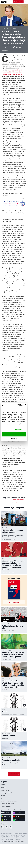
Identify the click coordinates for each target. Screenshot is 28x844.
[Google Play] (6, 816)
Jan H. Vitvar (5, 572)
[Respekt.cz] (4, 2)
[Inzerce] (14, 203)
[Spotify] (19, 819)
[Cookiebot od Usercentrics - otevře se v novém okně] (16, 405)
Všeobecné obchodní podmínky (9, 801)
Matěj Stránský (5, 539)
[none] (25, 22)
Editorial (6, 757)
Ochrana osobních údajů (7, 804)
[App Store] (6, 812)
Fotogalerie (4, 527)
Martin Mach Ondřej (13, 714)
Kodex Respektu (5, 790)
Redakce (3, 784)
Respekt (4, 738)
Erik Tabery (4, 767)
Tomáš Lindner (5, 50)
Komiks (3, 709)
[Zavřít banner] (25, 404)
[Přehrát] (21, 554)
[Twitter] (6, 828)
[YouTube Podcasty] (19, 816)
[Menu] (26, 2)
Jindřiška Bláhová (6, 690)
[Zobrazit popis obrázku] (21, 22)
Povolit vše (14, 433)
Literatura (4, 623)
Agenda (3, 28)
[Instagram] (11, 828)
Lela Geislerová (5, 714)
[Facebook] (2, 828)
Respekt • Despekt (6, 733)
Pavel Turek (4, 659)
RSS (2, 798)
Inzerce (3, 795)
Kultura (3, 558)
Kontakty (3, 787)
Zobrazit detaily (19, 429)
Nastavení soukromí (6, 806)
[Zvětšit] (14, 15)
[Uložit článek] (17, 22)
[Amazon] (6, 819)
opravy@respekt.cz (18, 499)
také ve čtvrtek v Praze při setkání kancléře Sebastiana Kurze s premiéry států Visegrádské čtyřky (12, 72)
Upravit (13, 438)
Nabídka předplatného (7, 793)
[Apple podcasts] (19, 812)
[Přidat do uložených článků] (24, 523)
